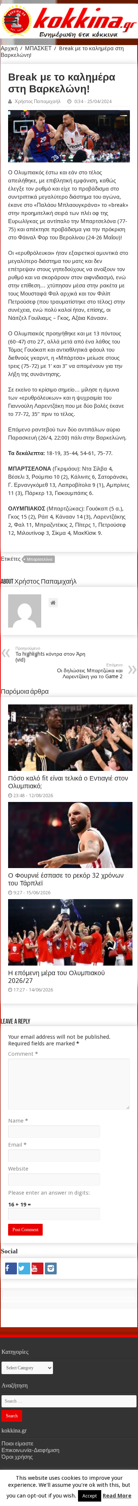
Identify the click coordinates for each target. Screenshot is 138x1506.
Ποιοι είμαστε (17, 1443)
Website (18, 1168)
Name (18, 1120)
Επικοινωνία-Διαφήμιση (30, 1450)
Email (17, 1144)
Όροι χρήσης (17, 1457)
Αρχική (9, 48)
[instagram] (51, 1268)
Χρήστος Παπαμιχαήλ (38, 101)
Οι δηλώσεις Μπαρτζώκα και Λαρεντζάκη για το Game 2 (90, 671)
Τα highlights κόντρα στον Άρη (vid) (50, 654)
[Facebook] (11, 1268)
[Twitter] (24, 1268)
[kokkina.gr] (69, 19)
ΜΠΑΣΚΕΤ (38, 48)
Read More (117, 1495)
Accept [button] (89, 1496)
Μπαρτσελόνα (39, 559)
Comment (23, 1054)
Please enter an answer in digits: (49, 1192)
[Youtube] (37, 1268)
